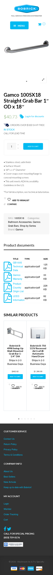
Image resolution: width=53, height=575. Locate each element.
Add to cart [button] (15, 376)
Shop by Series (28, 225)
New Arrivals (10, 481)
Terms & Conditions (13, 454)
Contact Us (9, 438)
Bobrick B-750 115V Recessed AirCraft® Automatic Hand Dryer (38, 351)
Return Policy (10, 444)
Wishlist (7, 508)
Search (40, 7)
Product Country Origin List (18, 287)
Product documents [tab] (19, 245)
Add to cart (33, 146)
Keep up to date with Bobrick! (18, 487)
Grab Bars (13, 225)
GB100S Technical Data (18, 266)
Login (6, 503)
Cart (6, 519)
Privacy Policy (11, 449)
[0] (40, 26)
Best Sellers (9, 476)
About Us (8, 471)
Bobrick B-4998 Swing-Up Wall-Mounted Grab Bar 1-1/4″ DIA (15, 351)
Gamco (36, 222)
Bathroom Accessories (20, 222)
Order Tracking (11, 514)
